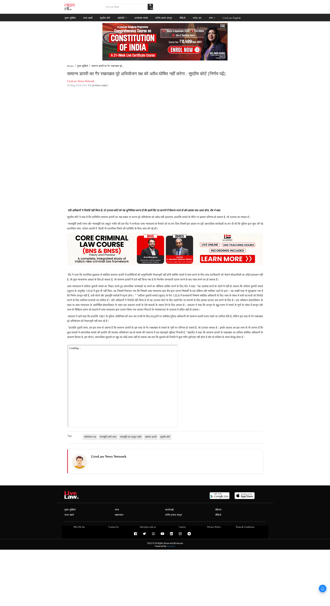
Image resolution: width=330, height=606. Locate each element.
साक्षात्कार (119, 515)
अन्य (211, 17)
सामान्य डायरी (151, 437)
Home (70, 66)
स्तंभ (117, 509)
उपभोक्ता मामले (141, 17)
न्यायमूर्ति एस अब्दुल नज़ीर (130, 437)
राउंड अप (197, 17)
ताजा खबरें (88, 17)
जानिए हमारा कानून (163, 17)
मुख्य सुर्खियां (70, 17)
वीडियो (183, 17)
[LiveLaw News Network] (80, 462)
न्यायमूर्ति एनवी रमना (108, 437)
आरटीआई (169, 509)
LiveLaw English (232, 17)
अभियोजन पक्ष (90, 437)
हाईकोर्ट (121, 17)
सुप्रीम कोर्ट (105, 17)
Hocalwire (171, 546)
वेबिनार (218, 509)
